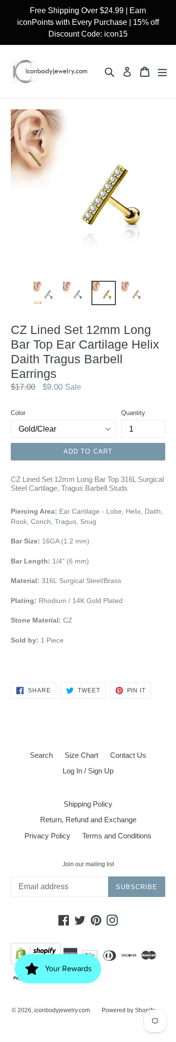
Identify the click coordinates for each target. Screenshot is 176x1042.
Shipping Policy (88, 804)
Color (18, 413)
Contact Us (128, 755)
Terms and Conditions (117, 836)
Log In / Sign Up (88, 771)
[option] (45, 293)
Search (41, 755)
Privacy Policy (47, 836)
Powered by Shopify (128, 1010)
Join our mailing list (88, 864)
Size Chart (81, 755)
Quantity (133, 413)
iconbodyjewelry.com (62, 1010)
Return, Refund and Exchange (88, 819)
